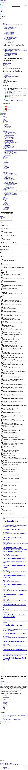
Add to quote (6, 532)
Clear (1, 269)
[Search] (0, 221)
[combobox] (6, 220)
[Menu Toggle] (0, 21)
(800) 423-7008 (9, 100)
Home (1, 216)
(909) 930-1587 (19, 100)
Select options (6, 524)
